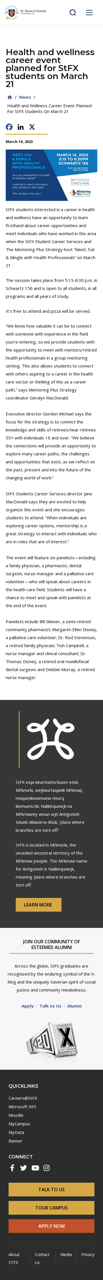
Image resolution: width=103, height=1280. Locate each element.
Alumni (74, 1006)
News (25, 97)
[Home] (10, 97)
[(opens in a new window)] (12, 1167)
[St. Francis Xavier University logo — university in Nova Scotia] (25, 12)
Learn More (38, 905)
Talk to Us (50, 1006)
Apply (27, 1006)
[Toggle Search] (72, 12)
